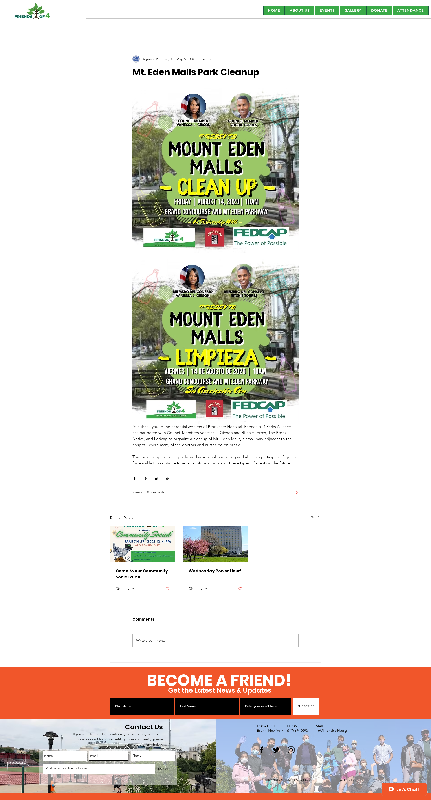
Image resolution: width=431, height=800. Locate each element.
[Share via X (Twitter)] (145, 478)
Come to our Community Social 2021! (142, 574)
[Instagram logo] (291, 749)
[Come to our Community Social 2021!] (142, 544)
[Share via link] (167, 478)
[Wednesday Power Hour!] (215, 544)
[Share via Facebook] (134, 478)
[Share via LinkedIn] (156, 478)
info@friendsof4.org (330, 730)
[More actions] (296, 59)
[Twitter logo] (276, 749)
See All (316, 517)
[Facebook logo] (261, 749)
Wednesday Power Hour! (215, 571)
